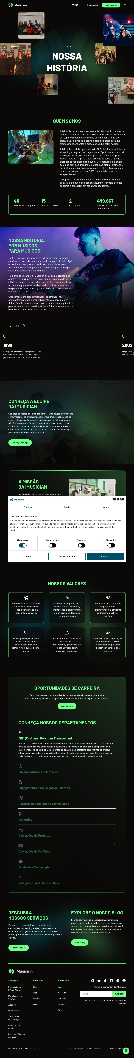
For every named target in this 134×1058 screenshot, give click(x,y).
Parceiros (62, 998)
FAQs (35, 1004)
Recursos (38, 980)
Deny (28, 556)
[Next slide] (24, 326)
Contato (61, 1004)
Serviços (13, 980)
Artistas (36, 993)
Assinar (119, 993)
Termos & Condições (75, 1048)
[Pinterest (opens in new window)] (124, 980)
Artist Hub (12, 1005)
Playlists (36, 998)
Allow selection (67, 556)
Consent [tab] (28, 507)
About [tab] (106, 507)
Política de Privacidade (96, 1048)
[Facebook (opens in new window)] (92, 980)
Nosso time (63, 993)
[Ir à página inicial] (17, 5)
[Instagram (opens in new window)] (117, 980)
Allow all (105, 556)
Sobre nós (63, 980)
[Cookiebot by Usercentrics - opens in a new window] (112, 500)
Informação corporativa (117, 1048)
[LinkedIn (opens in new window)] (111, 980)
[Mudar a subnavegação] (125, 5)
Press (60, 1010)
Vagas (60, 987)
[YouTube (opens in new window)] (98, 980)
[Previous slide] (10, 326)
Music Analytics (14, 1010)
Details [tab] (67, 507)
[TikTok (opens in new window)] (105, 980)
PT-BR (75, 5)
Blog (35, 987)
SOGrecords (36, 357)
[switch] (52, 545)
